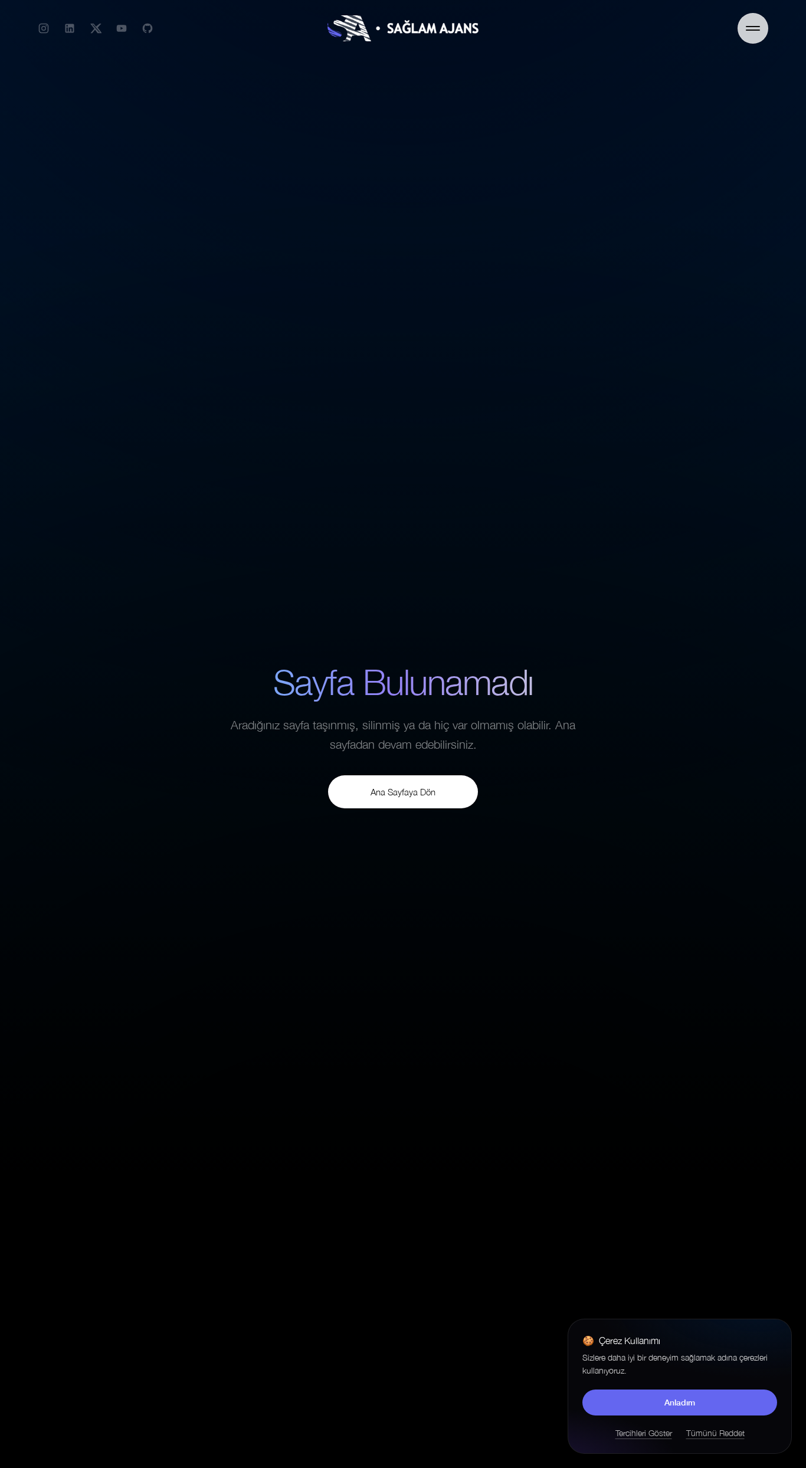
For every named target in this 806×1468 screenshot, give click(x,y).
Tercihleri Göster (643, 1433)
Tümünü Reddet (715, 1433)
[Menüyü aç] (753, 28)
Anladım (679, 1402)
